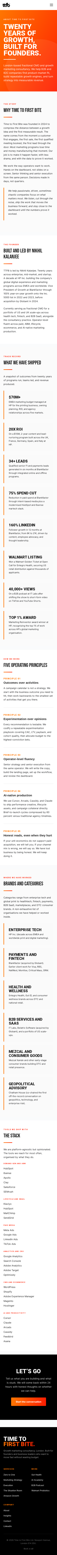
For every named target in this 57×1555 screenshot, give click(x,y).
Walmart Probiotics (40, 1490)
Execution (8, 1485)
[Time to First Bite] (6, 5)
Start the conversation (28, 1401)
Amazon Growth (11, 1495)
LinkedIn (8, 1526)
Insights (7, 1515)
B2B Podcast (37, 1485)
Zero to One (9, 1474)
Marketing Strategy (13, 1480)
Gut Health (36, 1474)
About (6, 1510)
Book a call (28, 1548)
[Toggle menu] (51, 5)
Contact (7, 1521)
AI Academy (37, 1480)
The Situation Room (13, 1490)
